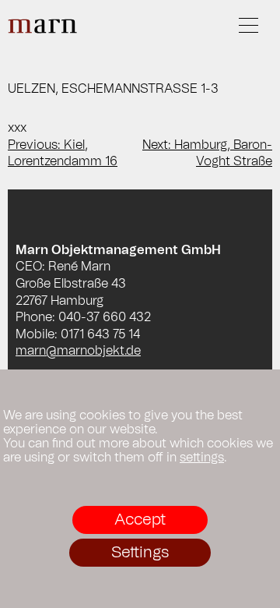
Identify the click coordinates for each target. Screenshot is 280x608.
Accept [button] (140, 520)
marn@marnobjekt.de (78, 351)
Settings (140, 552)
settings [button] (202, 457)
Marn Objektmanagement (43, 25)
